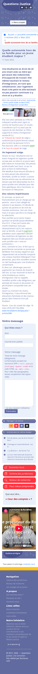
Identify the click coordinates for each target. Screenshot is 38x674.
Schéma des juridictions (21, 473)
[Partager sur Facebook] (21, 426)
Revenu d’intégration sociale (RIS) (15, 105)
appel (32, 145)
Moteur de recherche (19, 480)
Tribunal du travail (13, 138)
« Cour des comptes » (18, 498)
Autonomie (31, 100)
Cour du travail (12, 148)
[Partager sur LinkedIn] (27, 426)
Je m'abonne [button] (13, 644)
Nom (7, 333)
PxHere (11, 114)
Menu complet (19, 22)
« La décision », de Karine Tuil (18, 451)
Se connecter (19, 655)
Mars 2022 (25, 37)
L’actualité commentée (26, 34)
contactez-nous (29, 564)
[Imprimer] (16, 426)
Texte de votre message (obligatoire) (15, 357)
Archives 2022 (12, 37)
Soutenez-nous (16, 467)
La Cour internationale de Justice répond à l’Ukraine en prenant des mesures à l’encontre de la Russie (20, 457)
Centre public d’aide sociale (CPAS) (16, 102)
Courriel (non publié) (13, 341)
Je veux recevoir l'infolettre (18, 408)
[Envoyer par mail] (11, 426)
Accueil (10, 34)
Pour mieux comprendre (21, 486)
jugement (28, 231)
